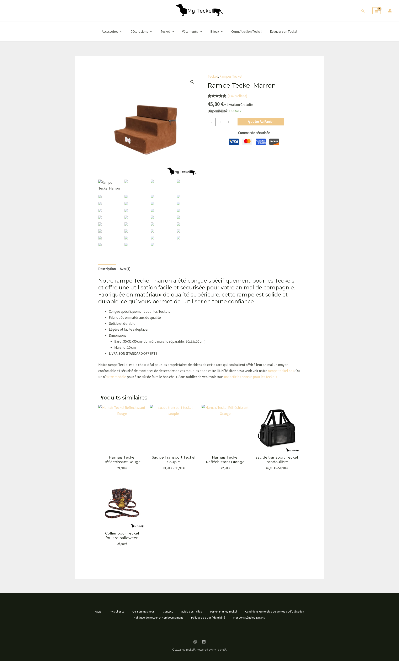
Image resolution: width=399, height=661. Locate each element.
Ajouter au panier (261, 121)
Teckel (165, 31)
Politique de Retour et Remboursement (158, 617)
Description (107, 269)
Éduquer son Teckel (283, 31)
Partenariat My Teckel (223, 611)
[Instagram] (195, 642)
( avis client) (237, 96)
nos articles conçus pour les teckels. (251, 377)
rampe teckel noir (281, 370)
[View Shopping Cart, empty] (376, 10)
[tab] (107, 269)
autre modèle (116, 377)
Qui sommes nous (143, 611)
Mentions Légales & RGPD (249, 617)
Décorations (139, 31)
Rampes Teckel (230, 76)
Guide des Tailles (191, 611)
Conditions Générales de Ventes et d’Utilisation (274, 611)
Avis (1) (125, 269)
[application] (120, 31)
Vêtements (190, 31)
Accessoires (110, 31)
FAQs (98, 611)
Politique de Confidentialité (208, 617)
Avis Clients (117, 611)
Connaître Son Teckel (246, 31)
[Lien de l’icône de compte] (390, 10)
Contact (168, 611)
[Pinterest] (204, 642)
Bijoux (214, 31)
